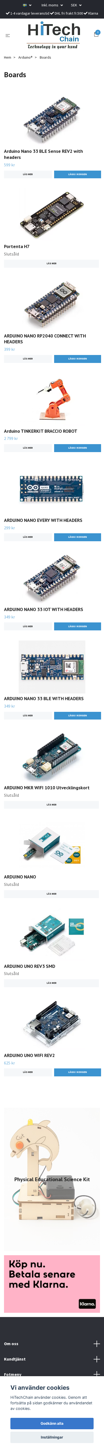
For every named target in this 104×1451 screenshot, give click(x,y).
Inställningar (52, 1437)
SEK (74, 5)
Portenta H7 (17, 246)
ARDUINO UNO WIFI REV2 (29, 1055)
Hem (7, 57)
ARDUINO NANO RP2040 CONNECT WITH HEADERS (45, 339)
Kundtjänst (15, 1359)
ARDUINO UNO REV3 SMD (29, 966)
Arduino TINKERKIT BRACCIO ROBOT (40, 431)
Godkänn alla (52, 1423)
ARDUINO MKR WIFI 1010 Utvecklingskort (47, 788)
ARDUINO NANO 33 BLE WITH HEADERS (44, 698)
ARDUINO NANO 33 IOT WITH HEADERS (43, 609)
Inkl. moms (50, 5)
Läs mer (28, 174)
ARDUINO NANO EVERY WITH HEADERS (43, 520)
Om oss (11, 1343)
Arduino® (25, 57)
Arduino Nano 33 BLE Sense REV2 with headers (43, 154)
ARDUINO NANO (20, 877)
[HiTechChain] (53, 35)
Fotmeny (12, 1374)
